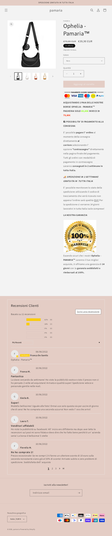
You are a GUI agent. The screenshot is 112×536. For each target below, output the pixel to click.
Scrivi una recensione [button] (88, 311)
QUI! (96, 200)
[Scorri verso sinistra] (10, 76)
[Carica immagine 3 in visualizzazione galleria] (36, 76)
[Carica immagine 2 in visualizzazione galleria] (27, 76)
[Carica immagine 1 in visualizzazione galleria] (18, 76)
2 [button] (52, 468)
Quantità (67, 68)
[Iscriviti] (79, 492)
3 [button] (56, 468)
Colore (66, 55)
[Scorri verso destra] (53, 76)
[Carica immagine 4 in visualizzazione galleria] (45, 76)
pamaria (16, 529)
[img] (27, 351)
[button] (6, 10)
